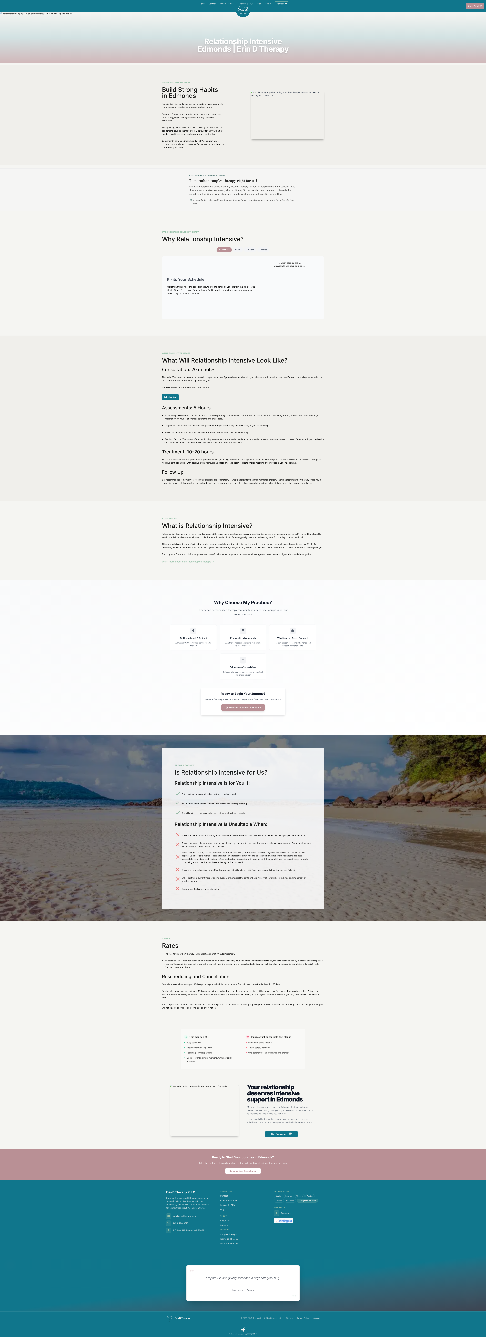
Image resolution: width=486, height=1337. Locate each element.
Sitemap (289, 1318)
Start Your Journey (279, 1134)
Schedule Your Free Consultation (245, 707)
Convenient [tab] (224, 250)
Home (202, 4)
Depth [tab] (237, 250)
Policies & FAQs (246, 4)
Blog (259, 4)
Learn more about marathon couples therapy (186, 561)
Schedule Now (170, 397)
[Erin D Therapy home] (243, 10)
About (268, 4)
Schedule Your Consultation (243, 1171)
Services (280, 4)
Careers (224, 1225)
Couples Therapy (228, 1234)
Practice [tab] (263, 250)
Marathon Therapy (229, 1243)
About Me (224, 1220)
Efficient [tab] (250, 250)
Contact (212, 4)
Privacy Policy (303, 1318)
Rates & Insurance (228, 4)
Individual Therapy (229, 1239)
